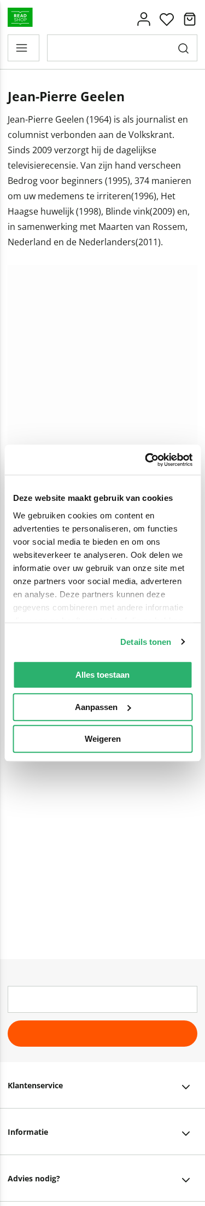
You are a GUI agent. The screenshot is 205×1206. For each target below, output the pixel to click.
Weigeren (103, 738)
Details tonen (145, 642)
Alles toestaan (102, 674)
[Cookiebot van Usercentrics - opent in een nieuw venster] (145, 460)
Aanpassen (96, 707)
